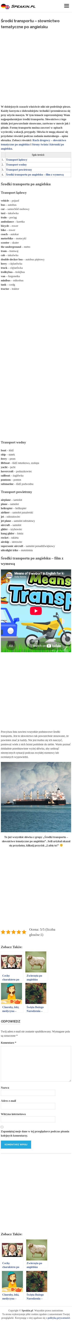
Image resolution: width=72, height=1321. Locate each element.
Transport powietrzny (19, 169)
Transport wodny (16, 164)
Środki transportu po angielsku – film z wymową (35, 174)
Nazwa (5, 1087)
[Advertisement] (36, 66)
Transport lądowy (16, 159)
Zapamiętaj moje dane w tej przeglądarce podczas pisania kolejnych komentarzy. (35, 1133)
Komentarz (8, 1042)
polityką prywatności (59, 1318)
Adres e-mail (8, 1100)
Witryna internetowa (13, 1114)
